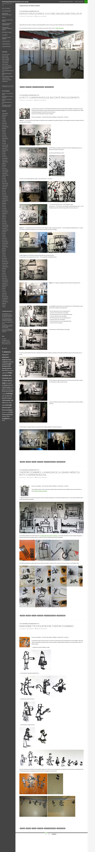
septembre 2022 (5, 150)
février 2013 (4, 293)
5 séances (28, 461)
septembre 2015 (5, 246)
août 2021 (4, 163)
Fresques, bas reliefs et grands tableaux (7, 24)
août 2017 (4, 215)
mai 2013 (4, 290)
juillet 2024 (4, 128)
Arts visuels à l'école (6, 54)
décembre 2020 (5, 170)
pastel (4, 405)
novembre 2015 (5, 243)
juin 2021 (4, 166)
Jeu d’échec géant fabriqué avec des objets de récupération (7, 315)
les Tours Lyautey (7, 390)
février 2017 (4, 221)
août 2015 (4, 248)
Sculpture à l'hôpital (5, 78)
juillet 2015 (4, 250)
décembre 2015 (5, 241)
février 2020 (4, 181)
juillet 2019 (4, 188)
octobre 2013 (4, 283)
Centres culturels (5, 60)
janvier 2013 (4, 295)
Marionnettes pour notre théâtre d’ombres (46, 626)
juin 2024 (4, 130)
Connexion (4, 338)
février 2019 (4, 195)
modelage (9, 393)
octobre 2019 (4, 186)
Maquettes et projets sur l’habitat (7, 21)
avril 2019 (4, 191)
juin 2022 (4, 153)
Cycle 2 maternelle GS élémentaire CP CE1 (29, 11)
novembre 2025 (5, 113)
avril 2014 (4, 273)
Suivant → (54, 834)
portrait (10, 414)
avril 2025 (4, 120)
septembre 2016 (5, 230)
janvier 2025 (4, 125)
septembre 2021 (5, 161)
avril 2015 (4, 255)
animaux (11, 362)
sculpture (5, 418)
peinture (5, 407)
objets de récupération (7, 398)
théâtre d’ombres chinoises (40, 491)
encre (7, 383)
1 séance (6, 352)
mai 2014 (4, 271)
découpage (40, 461)
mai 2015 (4, 253)
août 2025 (4, 116)
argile (9, 364)
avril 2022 (4, 155)
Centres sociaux (5, 64)
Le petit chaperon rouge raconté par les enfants (49, 97)
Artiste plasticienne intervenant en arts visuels (15, 1)
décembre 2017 (5, 211)
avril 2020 (4, 178)
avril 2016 (4, 236)
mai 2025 (4, 118)
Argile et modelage (6, 8)
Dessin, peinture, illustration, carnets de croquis (7, 28)
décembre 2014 (5, 261)
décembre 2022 (5, 145)
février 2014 (4, 276)
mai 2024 (4, 131)
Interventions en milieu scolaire (66, 1)
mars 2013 (4, 291)
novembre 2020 (5, 171)
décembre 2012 (5, 296)
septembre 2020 (5, 175)
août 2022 (4, 151)
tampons (11, 418)
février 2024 (4, 136)
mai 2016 (4, 235)
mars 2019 (4, 193)
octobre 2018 (4, 198)
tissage (3, 420)
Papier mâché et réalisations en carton (7, 14)
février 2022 (4, 156)
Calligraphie (4, 34)
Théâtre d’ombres (59, 28)
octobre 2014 (4, 265)
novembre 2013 (5, 281)
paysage (9, 405)
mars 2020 (4, 180)
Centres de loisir (5, 62)
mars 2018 (4, 208)
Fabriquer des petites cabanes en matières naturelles (7, 326)
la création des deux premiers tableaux (48, 535)
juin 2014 (4, 270)
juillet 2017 (4, 216)
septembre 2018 (5, 200)
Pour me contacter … (79, 1)
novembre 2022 (5, 146)
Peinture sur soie (5, 412)
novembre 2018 (5, 196)
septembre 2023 (5, 138)
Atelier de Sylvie (5, 55)
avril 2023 (4, 141)
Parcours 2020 (8, 402)
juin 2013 (4, 288)
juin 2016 (4, 233)
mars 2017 (4, 220)
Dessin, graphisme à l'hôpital (7, 76)
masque (3, 393)
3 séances (22, 461)
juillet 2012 (4, 303)
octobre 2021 (4, 160)
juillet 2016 (4, 231)
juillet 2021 (4, 165)
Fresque (8, 387)
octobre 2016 (4, 228)
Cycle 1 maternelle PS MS (6, 65)
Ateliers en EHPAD (5, 59)
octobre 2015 (4, 245)
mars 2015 (4, 256)
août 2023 (4, 140)
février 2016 (4, 238)
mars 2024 (4, 135)
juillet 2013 (4, 286)
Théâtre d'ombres (61, 461)
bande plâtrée (7, 368)
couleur (5, 375)
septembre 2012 (5, 301)
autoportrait (6, 366)
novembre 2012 (5, 298)
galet (3, 390)
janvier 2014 (4, 278)
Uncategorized (5, 81)
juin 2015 (4, 251)
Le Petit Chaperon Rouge (50, 461)
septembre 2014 (5, 266)
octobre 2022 (4, 148)
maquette (11, 391)
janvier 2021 (4, 168)
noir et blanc (6, 396)
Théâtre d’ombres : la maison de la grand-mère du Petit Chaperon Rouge (49, 473)
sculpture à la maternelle (6, 79)
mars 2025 (4, 121)
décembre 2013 (5, 280)
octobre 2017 (4, 213)
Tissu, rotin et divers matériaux (6, 38)
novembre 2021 (5, 158)
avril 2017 (4, 218)
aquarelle (5, 364)
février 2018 (4, 210)
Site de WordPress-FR (6, 343)
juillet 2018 (4, 203)
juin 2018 (4, 205)
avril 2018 (4, 206)
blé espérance (10, 370)
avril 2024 (4, 133)
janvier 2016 (4, 240)
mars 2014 (4, 275)
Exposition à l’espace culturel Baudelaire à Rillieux (50, 13)
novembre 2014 (5, 263)
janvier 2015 (4, 260)
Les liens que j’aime (6, 41)
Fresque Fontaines (8, 388)
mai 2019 (4, 190)
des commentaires (6, 342)
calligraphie (4, 372)
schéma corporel (6, 416)
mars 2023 (4, 143)
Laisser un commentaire (41, 16)
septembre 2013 (5, 285)
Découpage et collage (6, 32)
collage (34, 461)
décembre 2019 (5, 183)
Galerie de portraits (6, 46)
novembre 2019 (5, 185)
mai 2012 (4, 306)
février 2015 (4, 258)
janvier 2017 (4, 223)
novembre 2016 (5, 226)
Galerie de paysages (6, 43)
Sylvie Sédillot (31, 16)
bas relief (4, 370)
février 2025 (4, 123)
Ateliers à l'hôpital (5, 57)
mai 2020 (4, 176)
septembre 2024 (5, 126)
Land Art (4, 17)
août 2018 (4, 201)
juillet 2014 (4, 268)
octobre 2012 (4, 300)
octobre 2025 (4, 115)
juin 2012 (4, 305)
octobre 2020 (4, 173)
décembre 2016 (5, 225)
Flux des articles (6, 340)
